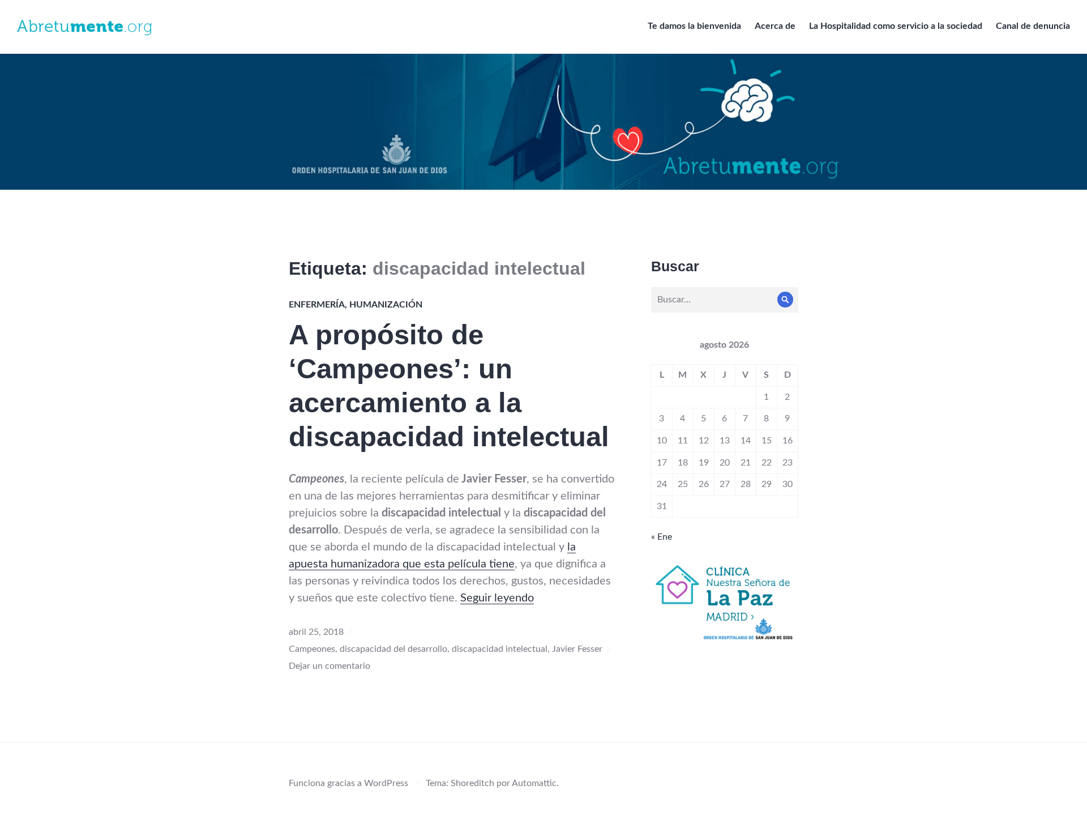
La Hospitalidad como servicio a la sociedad (895, 26)
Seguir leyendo (497, 598)
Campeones (312, 649)
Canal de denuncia (1033, 26)
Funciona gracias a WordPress (348, 783)
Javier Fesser (577, 649)
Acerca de (775, 26)
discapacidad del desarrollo (393, 649)
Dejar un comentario (329, 666)
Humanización (385, 304)
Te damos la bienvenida (694, 26)
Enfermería (317, 304)
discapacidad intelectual (499, 649)
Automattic (534, 783)
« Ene (661, 536)
